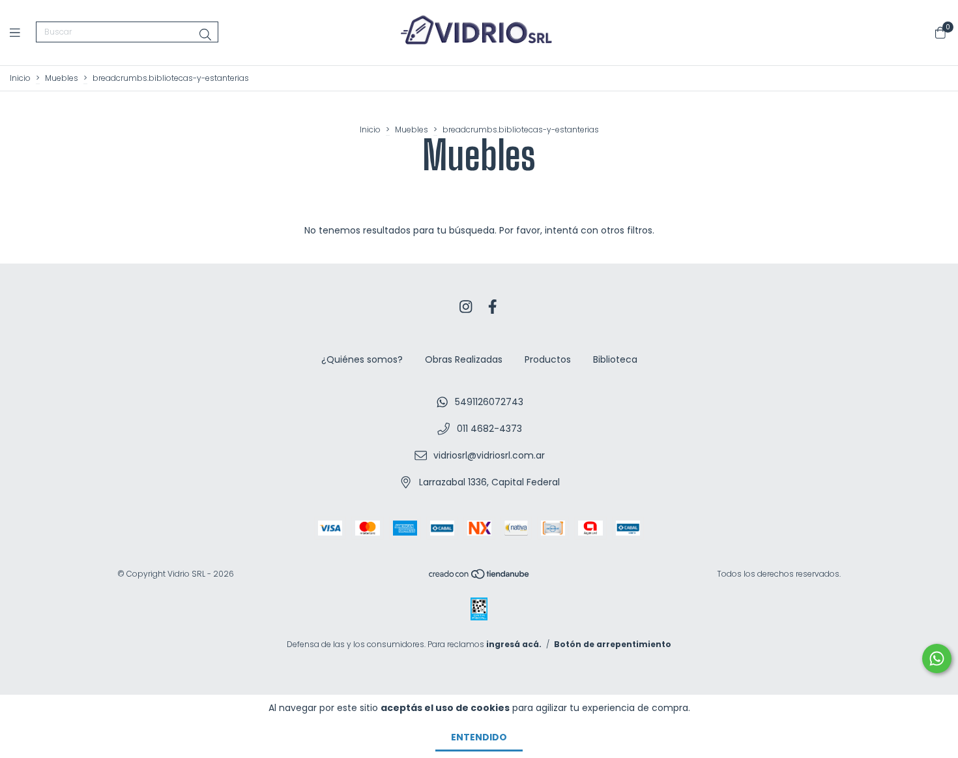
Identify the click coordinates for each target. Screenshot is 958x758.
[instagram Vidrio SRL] (466, 307)
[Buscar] (205, 34)
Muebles (61, 77)
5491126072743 (489, 401)
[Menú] (23, 32)
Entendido (479, 737)
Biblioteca (615, 359)
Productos (548, 359)
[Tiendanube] (480, 577)
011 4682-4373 (489, 428)
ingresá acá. (514, 644)
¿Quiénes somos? (362, 359)
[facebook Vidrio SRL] (492, 307)
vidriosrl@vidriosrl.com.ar (489, 455)
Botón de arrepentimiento (612, 644)
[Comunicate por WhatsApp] (936, 658)
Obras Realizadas (463, 359)
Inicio (20, 77)
